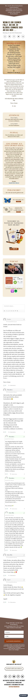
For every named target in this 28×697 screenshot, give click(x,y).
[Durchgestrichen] (10, 311)
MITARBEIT (22, 680)
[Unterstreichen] (8, 311)
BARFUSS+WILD (14, 183)
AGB (22, 684)
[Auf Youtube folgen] (14, 676)
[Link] (17, 311)
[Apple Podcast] (12, 291)
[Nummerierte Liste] (12, 311)
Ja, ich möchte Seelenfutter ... (14, 641)
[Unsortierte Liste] (14, 311)
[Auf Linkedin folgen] (22, 676)
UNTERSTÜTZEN (10, 682)
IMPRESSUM (18, 682)
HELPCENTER (6, 680)
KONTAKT (12, 680)
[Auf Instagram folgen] (5, 676)
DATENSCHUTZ (7, 684)
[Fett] (4, 311)
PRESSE (17, 680)
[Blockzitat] (15, 311)
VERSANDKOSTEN (16, 684)
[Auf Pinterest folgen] (18, 676)
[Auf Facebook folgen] (9, 676)
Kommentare (18, 32)
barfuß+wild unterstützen (14, 668)
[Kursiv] (6, 311)
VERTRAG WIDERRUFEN (14, 687)
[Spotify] (15, 291)
